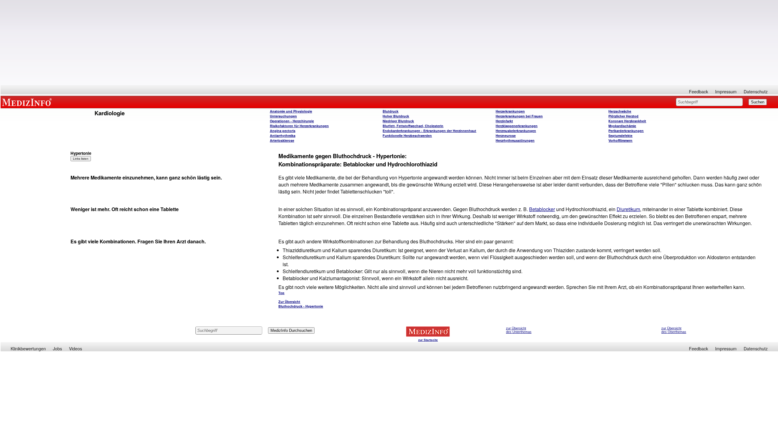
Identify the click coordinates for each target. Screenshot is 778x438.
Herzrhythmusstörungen (515, 140)
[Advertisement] (389, 42)
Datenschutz (756, 92)
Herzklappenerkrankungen (517, 125)
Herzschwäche (619, 111)
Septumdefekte (620, 135)
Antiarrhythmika (282, 135)
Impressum (726, 92)
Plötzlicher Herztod (623, 116)
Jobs (57, 349)
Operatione (292, 121)
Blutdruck (390, 111)
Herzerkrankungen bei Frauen (519, 116)
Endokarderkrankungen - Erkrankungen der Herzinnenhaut (429, 130)
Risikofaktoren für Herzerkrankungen (299, 125)
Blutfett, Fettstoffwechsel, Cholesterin (413, 125)
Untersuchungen (283, 116)
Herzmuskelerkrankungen (516, 130)
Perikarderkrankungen (626, 130)
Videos (75, 349)
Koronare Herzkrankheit (627, 121)
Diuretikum (628, 209)
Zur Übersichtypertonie (300, 303)
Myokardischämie (622, 125)
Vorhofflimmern (620, 140)
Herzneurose (506, 135)
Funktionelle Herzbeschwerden (407, 135)
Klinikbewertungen (28, 349)
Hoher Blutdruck (396, 116)
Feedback (698, 92)
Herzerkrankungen (510, 111)
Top (281, 292)
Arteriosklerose (282, 140)
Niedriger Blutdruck (398, 121)
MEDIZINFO (28, 102)
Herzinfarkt (504, 121)
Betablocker (542, 209)
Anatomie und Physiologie (291, 111)
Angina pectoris (282, 130)
